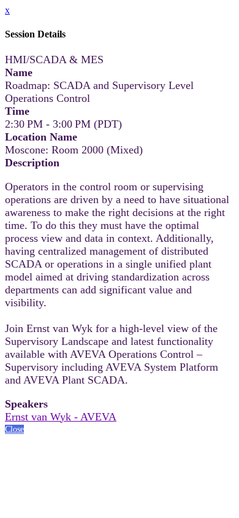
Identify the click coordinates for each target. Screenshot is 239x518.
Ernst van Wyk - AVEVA (60, 417)
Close (14, 429)
